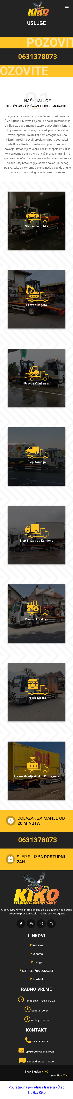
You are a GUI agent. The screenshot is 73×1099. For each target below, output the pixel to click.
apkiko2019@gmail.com (40, 1051)
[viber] (41, 923)
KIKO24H (65, 1075)
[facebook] (21, 923)
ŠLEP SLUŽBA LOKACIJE (37, 971)
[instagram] (31, 923)
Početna (37, 945)
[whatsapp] (51, 923)
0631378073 (37, 56)
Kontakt (37, 979)
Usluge (37, 962)
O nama (37, 954)
